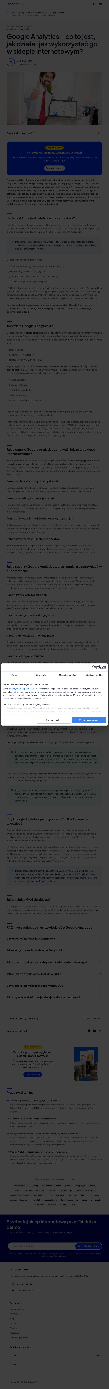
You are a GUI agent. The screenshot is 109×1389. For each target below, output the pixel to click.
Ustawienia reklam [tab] (68, 675)
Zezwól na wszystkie (88, 720)
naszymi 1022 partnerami (22, 688)
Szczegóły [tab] (41, 675)
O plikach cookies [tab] (94, 675)
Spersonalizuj (52, 720)
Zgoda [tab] (14, 675)
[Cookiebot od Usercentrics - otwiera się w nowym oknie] (94, 667)
